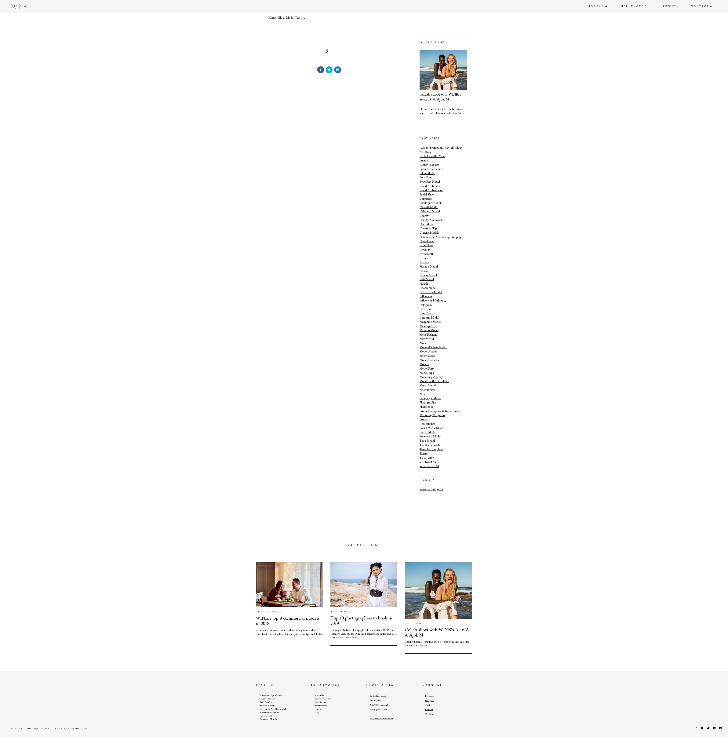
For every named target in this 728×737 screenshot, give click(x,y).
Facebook (429, 696)
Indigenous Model (431, 292)
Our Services (321, 702)
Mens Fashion (428, 334)
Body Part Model (430, 181)
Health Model (428, 288)
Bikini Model (427, 173)
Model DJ (425, 364)
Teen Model (427, 440)
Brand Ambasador (431, 186)
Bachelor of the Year (432, 156)
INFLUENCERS (633, 5)
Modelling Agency (431, 377)
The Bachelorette (430, 445)
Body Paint (426, 177)
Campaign (426, 198)
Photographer (428, 402)
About (669, 5)
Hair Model (427, 279)
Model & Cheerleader (433, 347)
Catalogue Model (430, 203)
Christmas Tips (429, 228)
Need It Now (427, 390)
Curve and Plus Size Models (273, 709)
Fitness (424, 271)
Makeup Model (429, 330)
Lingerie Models (267, 698)
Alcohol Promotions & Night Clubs (441, 147)
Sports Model (428, 432)
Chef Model (427, 224)
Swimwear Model (430, 436)
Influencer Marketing (433, 300)
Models (596, 5)
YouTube (429, 714)
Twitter (428, 705)
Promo (424, 419)
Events (424, 258)
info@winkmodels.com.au (381, 718)
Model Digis (427, 355)
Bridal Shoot (427, 194)
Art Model (426, 152)
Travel (424, 453)
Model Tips (427, 372)
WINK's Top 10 (429, 466)
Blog (317, 712)
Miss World (427, 339)
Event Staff (426, 254)
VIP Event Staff (429, 462)
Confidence (427, 241)
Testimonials (321, 705)
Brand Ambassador (431, 190)
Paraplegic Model (430, 398)
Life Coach (426, 313)
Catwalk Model (429, 207)
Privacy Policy (38, 729)
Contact (700, 5)
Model (424, 343)
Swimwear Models (268, 719)
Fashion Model (429, 266)
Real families (427, 423)
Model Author (428, 351)
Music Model (428, 385)
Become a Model (323, 698)
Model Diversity (429, 360)
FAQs (318, 709)
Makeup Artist (428, 326)
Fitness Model (428, 275)
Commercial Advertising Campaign (441, 237)
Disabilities (426, 245)
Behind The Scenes (431, 169)
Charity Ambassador (432, 220)
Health (424, 283)
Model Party (427, 368)
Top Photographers (431, 449)
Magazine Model (430, 321)
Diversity (425, 249)
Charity (424, 215)
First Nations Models (269, 712)
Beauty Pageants (429, 164)
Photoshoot (426, 406)
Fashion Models (267, 705)
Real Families (266, 702)
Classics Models (429, 232)
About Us (319, 695)
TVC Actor (427, 457)
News (423, 394)
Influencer (426, 296)
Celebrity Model (430, 211)
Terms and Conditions (70, 729)
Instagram (426, 305)
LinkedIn (429, 709)
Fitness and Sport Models (271, 695)
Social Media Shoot (431, 428)
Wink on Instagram (431, 489)
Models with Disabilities (434, 381)
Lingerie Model (429, 317)
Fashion (424, 262)
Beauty (424, 160)
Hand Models (266, 715)
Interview (425, 309)
